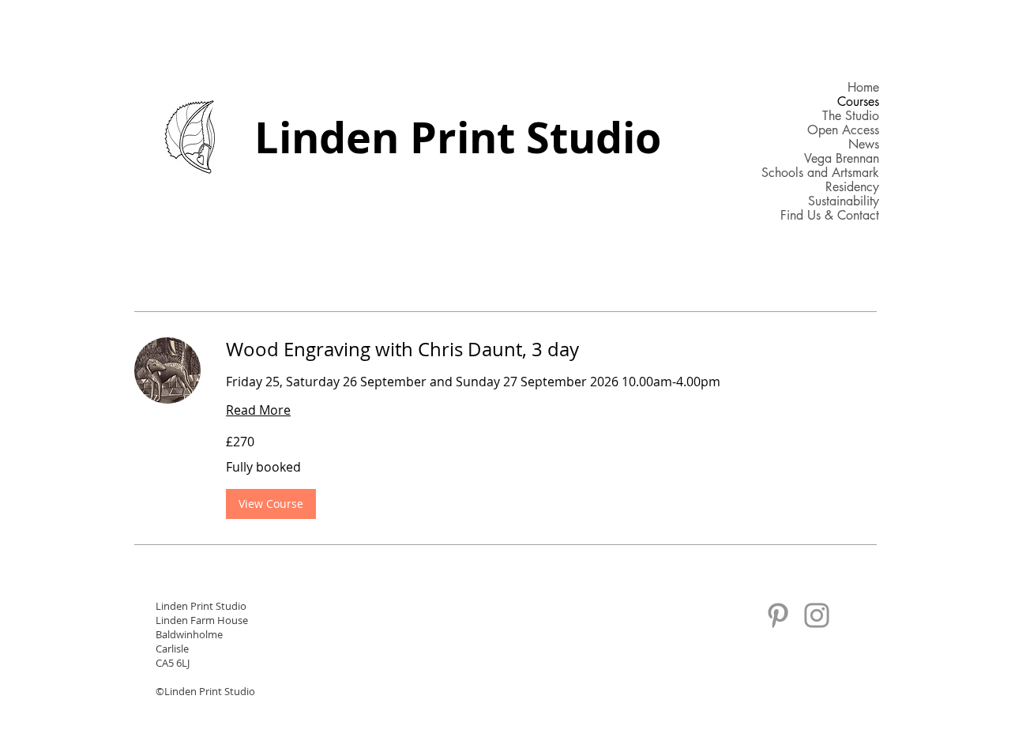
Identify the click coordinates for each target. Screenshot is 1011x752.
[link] (551, 350)
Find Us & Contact (829, 216)
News (863, 144)
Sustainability (843, 201)
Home (863, 88)
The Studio (850, 116)
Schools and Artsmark (820, 173)
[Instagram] (816, 615)
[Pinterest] (778, 615)
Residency (852, 187)
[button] (271, 504)
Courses (858, 102)
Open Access (843, 130)
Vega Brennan (841, 159)
